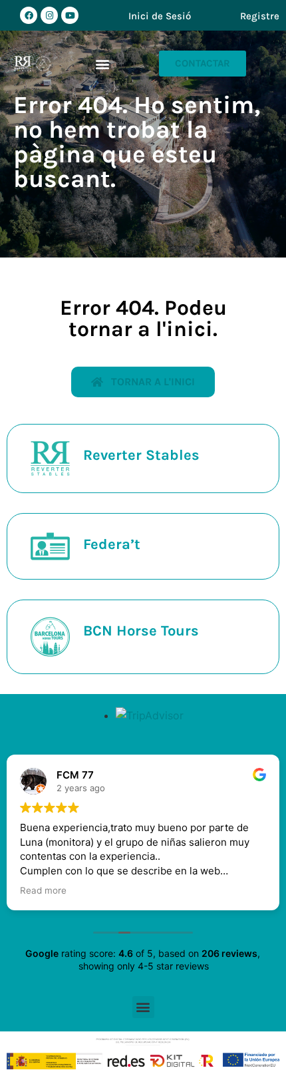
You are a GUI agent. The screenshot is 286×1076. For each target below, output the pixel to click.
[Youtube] (69, 15)
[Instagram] (49, 15)
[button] (103, 64)
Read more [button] (43, 890)
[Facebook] (28, 15)
